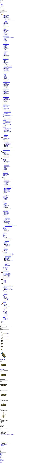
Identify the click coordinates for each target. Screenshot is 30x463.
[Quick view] (0, 361)
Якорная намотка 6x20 (2, 369)
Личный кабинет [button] (2, 7)
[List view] (0, 330)
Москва (1, 456)
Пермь (1, 458)
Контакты (2, 6)
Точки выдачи (2, 5)
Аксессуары (2, 321)
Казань (1, 455)
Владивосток (1, 453)
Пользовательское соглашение (4, 444)
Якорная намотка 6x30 (2, 379)
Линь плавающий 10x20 (2, 359)
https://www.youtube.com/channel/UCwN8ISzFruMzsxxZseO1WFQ (7, 434)
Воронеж (1, 454)
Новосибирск (1, 457)
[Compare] (1, 361)
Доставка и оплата (3, 443)
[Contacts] (0, 2)
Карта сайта (2, 445)
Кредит (2, 4)
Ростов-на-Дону (1, 459)
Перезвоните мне (2, 426)
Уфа (0, 461)
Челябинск (1, 462)
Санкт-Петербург (2, 460)
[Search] (6, 11)
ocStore (3, 447)
